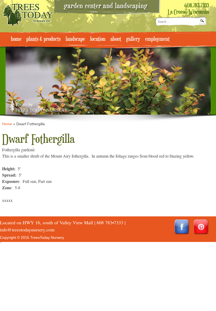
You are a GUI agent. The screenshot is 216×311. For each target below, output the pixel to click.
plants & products (43, 39)
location (97, 39)
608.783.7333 (196, 6)
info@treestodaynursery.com (27, 229)
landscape (75, 39)
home (16, 39)
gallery (133, 39)
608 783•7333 (110, 222)
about (115, 39)
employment (157, 39)
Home (7, 124)
